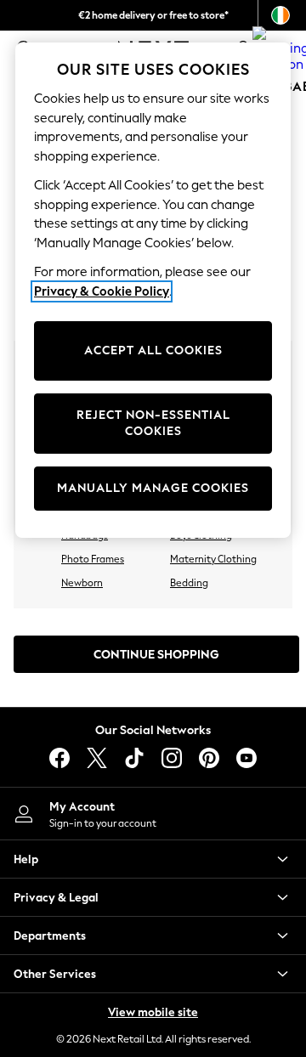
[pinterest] (209, 758)
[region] (153, 290)
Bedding (189, 583)
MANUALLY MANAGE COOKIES (153, 488)
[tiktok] (134, 758)
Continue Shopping (156, 654)
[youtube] (246, 758)
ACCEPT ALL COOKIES (153, 350)
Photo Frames (92, 559)
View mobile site (153, 1012)
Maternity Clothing (213, 559)
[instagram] (171, 758)
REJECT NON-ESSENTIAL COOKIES (153, 423)
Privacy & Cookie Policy (101, 291)
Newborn (82, 583)
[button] (153, 859)
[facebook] (59, 758)
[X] (97, 758)
